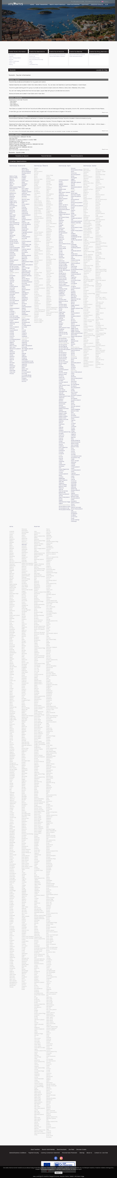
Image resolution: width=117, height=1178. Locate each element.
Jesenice (61, 397)
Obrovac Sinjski (75, 194)
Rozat (23, 263)
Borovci (12, 194)
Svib (72, 412)
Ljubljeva (61, 466)
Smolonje (74, 358)
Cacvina (61, 237)
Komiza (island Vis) (64, 432)
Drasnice (61, 293)
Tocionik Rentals (46, 156)
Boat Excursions (73, 4)
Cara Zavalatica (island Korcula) (14, 223)
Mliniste (12, 362)
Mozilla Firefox (64, 1176)
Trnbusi (73, 423)
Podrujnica (25, 213)
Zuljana (24, 378)
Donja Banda (13, 240)
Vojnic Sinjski (75, 460)
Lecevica (61, 461)
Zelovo (73, 505)
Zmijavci (73, 515)
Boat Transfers (42, 4)
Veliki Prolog (74, 443)
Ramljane (74, 296)
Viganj (23, 355)
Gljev (60, 335)
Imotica (12, 280)
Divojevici (61, 254)
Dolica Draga (63, 264)
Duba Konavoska (15, 247)
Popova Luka (25, 222)
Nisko (72, 191)
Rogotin (24, 260)
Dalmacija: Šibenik (41, 165)
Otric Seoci (25, 188)
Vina (72, 448)
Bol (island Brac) (34, 54)
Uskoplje (24, 344)
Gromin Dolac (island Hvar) (63, 373)
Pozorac (73, 271)
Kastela (61, 421)
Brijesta (12, 204)
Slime (73, 353)
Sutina (73, 404)
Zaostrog (74, 488)
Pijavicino (24, 201)
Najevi (73, 179)
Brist (60, 226)
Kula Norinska (14, 316)
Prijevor (24, 235)
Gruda (11, 277)
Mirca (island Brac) (76, 170)
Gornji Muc (62, 360)
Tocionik (24, 320)
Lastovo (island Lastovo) (14, 323)
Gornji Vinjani (63, 363)
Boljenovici (13, 193)
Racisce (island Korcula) (26, 256)
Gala (60, 321)
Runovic (73, 320)
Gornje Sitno (62, 352)
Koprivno (61, 435)
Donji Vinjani (62, 284)
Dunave (12, 257)
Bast (60, 191)
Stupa (24, 305)
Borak (60, 219)
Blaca (60, 203)
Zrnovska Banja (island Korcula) (26, 375)
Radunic (73, 294)
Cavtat (12, 226)
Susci (72, 403)
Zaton (23, 367)
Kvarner (37, 526)
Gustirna (61, 377)
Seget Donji (74, 328)
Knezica (12, 289)
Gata (60, 326)
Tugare (73, 429)
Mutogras (74, 177)
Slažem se (58, 1172)
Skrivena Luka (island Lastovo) (26, 274)
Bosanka (12, 196)
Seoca (73, 339)
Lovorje (12, 334)
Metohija (12, 353)
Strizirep (73, 383)
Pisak (72, 226)
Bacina (12, 179)
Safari (72, 1176)
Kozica (61, 444)
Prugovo (73, 286)
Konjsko (61, 433)
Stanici (73, 369)
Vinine (73, 451)
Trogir (31, 62)
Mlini (11, 361)
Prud (23, 247)
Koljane (61, 430)
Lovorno (12, 336)
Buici (11, 213)
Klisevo (12, 285)
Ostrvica (73, 215)
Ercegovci (62, 320)
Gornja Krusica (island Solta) (63, 340)
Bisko (60, 201)
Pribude (73, 278)
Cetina (61, 242)
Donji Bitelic (62, 274)
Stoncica (73, 381)
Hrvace (61, 380)
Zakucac (73, 487)
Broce (11, 208)
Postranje (74, 266)
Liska (60, 463)
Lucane (61, 477)
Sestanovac (74, 341)
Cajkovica (12, 216)
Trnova (24, 330)
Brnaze (61, 229)
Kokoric (61, 428)
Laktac (61, 460)
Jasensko (62, 394)
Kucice (61, 456)
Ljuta (11, 325)
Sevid (72, 342)
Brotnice (12, 210)
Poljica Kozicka (75, 260)
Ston (23, 302)
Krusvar (61, 452)
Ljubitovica (62, 464)
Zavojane (74, 501)
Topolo (24, 324)
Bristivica (62, 228)
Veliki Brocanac (75, 442)
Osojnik (24, 185)
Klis (60, 425)
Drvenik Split (63, 304)
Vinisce (73, 453)
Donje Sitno (62, 273)
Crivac (61, 251)
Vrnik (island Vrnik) (27, 361)
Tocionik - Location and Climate (18, 116)
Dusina (61, 318)
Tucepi (73, 428)
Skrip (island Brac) (76, 348)
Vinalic (73, 449)
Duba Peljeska (14, 249)
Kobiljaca (12, 291)
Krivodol (61, 449)
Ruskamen (74, 322)
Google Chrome (54, 1176)
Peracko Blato (26, 194)
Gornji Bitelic (63, 354)
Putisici (73, 291)
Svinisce (73, 415)
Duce (60, 310)
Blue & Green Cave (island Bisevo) (58, 54)
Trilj (72, 421)
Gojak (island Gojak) (15, 264)
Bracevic (61, 220)
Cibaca (12, 232)
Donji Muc (62, 281)
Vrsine (73, 479)
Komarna (12, 297)
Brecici (12, 199)
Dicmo (61, 253)
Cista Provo (62, 247)
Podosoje (73, 244)
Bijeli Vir (12, 184)
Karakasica (62, 407)
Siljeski (24, 269)
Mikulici (12, 358)
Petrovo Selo (26, 199)
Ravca (73, 302)
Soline (24, 288)
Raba (23, 254)
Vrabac (73, 463)
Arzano (61, 183)
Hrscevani (62, 379)
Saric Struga (26, 268)
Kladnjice (61, 424)
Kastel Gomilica (63, 408)
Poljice (24, 218)
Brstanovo (62, 231)
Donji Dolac (62, 276)
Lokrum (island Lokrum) (14, 327)
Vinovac (73, 454)
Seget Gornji (75, 330)
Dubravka (12, 254)
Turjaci (73, 431)
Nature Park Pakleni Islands (57, 56)
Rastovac (74, 300)
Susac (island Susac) (26, 312)
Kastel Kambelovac (62, 410)
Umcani (73, 435)
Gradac (61, 366)
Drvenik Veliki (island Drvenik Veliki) (63, 307)
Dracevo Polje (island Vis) (63, 289)
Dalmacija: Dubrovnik (17, 165)
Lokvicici (61, 470)
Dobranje (61, 257)
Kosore (61, 438)
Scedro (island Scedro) (75, 326)
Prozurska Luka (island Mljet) (26, 245)
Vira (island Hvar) (76, 456)
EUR (106, 4)
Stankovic (25, 297)
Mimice (73, 168)
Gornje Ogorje (63, 346)
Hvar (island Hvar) (34, 58)
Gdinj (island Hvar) (64, 327)
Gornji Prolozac (63, 362)
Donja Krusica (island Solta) (63, 266)
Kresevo (61, 446)
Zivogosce (74, 513)
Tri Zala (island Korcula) (26, 326)
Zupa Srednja (75, 519)
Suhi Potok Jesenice (74, 392)
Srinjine (73, 367)
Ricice (72, 303)
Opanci (73, 210)
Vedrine (73, 437)
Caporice (61, 239)
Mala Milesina (63, 480)
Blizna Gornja (63, 208)
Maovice (61, 488)
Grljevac (61, 368)
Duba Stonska (14, 250)
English (106, 1)
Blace (11, 185)
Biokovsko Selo (63, 195)
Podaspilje (74, 235)
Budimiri (61, 236)
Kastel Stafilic (63, 416)
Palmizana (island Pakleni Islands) (76, 221)
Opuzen (24, 176)
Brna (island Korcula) (13, 206)
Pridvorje (24, 230)
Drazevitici (62, 295)
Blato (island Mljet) (15, 187)
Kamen (61, 400)
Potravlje (74, 268)
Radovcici (24, 258)
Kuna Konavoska (15, 317)
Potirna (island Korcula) (26, 225)
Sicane (73, 344)
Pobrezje (24, 208)
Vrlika (72, 477)
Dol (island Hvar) (64, 262)
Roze (72, 310)
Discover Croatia (97, 4)
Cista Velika (62, 248)
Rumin (73, 319)
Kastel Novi (62, 414)
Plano (72, 229)
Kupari (11, 320)
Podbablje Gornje (76, 236)
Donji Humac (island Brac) (63, 278)
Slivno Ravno (26, 278)
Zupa (72, 518)
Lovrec (61, 472)
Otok (23, 187)
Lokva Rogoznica (64, 469)
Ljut (60, 467)
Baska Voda (62, 189)
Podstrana (74, 254)
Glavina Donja (63, 332)
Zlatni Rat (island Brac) (75, 56)
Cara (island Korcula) (13, 220)
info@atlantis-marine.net (93, 1)
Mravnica (12, 372)
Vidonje (24, 353)
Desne (11, 236)
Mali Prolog (13, 345)
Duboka (12, 252)
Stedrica (24, 300)
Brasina (12, 198)
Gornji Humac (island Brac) (63, 357)
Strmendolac (75, 384)
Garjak (61, 324)
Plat (23, 202)
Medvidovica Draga (64, 502)
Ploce (23, 205)
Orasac (24, 177)
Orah (72, 212)
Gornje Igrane (63, 344)
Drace (11, 244)
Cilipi (11, 233)
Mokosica (12, 366)
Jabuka (61, 393)
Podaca (73, 233)
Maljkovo (61, 483)
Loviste (12, 333)
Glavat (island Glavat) (14, 260)
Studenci (74, 386)
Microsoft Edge (79, 1176)
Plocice (24, 207)
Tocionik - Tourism (14, 79)
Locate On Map (101, 70)
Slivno (73, 355)
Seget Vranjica (75, 331)
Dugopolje (62, 316)
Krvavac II (12, 313)
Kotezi (61, 441)
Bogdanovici (62, 212)
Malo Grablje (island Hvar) (63, 485)
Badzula (12, 180)
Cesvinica (12, 230)
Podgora (73, 238)
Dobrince (61, 261)
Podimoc (24, 210)
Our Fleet (85, 4)
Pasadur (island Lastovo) (26, 192)
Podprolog (74, 246)
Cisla (60, 245)
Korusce (61, 436)
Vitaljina (24, 358)
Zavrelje (24, 370)
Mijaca (61, 503)
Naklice (73, 180)
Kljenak (61, 427)
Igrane (61, 386)
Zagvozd (73, 485)
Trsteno (24, 334)
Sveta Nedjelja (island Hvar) (75, 410)
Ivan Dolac (62, 390)
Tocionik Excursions (77, 156)
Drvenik (12, 246)
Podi (72, 243)
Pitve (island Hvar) (76, 227)
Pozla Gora (25, 229)
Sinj (72, 345)
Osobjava (24, 184)
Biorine (61, 197)
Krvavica (61, 453)
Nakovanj (24, 168)
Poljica (73, 258)
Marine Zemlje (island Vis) (63, 491)
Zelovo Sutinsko (76, 507)
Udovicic (73, 432)
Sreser (24, 296)
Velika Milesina (75, 440)
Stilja (72, 375)
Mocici (11, 364)
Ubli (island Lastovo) (25, 341)
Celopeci (12, 227)
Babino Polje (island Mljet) (14, 176)
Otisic (72, 216)
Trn (23, 328)
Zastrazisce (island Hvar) (75, 495)
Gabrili (12, 258)
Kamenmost (63, 402)
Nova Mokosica (26, 171)
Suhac (73, 390)
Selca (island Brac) (77, 333)
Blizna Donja (63, 206)
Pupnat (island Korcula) (26, 249)
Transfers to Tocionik (21, 156)
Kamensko (62, 404)
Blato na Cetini (63, 205)
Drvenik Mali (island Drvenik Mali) (63, 301)
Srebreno (25, 294)
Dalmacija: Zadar (89, 165)
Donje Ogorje (63, 268)
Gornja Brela (62, 338)
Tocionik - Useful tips (15, 134)
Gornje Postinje (63, 348)
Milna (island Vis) (64, 508)
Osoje (72, 213)
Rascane (73, 297)
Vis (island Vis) (33, 64)
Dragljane (62, 292)
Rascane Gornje (76, 299)
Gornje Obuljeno (14, 268)
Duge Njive (62, 312)
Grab (60, 365)
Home (32, 4)
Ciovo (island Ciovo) (64, 243)
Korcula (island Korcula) (36, 59)
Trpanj (24, 331)
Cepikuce (12, 229)
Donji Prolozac (63, 282)
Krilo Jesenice (63, 447)
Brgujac (61, 225)
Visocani (24, 356)
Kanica (61, 405)
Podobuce (25, 212)
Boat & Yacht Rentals (57, 4)
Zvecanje (74, 521)
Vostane (73, 462)
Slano (23, 277)
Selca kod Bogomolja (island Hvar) (76, 336)
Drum (60, 298)
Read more (105, 112)
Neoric (73, 185)
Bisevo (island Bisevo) (63, 199)
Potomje (24, 227)
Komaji (12, 296)
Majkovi (12, 342)
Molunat (12, 367)
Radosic (73, 292)
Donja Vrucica (14, 241)
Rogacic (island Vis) (77, 308)
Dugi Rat (61, 313)
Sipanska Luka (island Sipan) (26, 271)
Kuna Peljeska (14, 319)
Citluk (60, 250)
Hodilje (12, 278)
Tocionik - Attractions (15, 97)
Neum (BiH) (25, 170)
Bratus (61, 222)
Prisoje (73, 282)
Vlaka (72, 459)
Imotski (61, 388)
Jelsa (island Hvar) (64, 396)
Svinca (73, 414)
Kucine (61, 458)
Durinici (24, 381)
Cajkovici (12, 218)
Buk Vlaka (13, 215)
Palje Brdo (25, 190)
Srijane (73, 366)
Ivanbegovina (63, 391)
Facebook (55, 1158)
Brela (60, 223)
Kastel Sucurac (63, 419)
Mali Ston (12, 347)
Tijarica (73, 420)
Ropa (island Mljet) (27, 261)
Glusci (11, 263)
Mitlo (72, 171)
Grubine (61, 376)
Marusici (24, 544)
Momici (12, 369)
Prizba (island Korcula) (26, 237)
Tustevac (24, 336)
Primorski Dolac (76, 280)
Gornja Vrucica (14, 266)
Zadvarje (73, 484)
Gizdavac (61, 329)
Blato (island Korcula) (13, 189)
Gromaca (12, 275)
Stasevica (25, 299)
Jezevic (61, 399)
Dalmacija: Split (65, 165)
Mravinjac (12, 370)
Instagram (61, 1158)
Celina (61, 240)
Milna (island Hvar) (64, 506)
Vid (22, 352)
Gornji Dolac (62, 355)
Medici (61, 500)
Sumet (24, 310)
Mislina (12, 359)
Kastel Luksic (63, 413)
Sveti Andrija (25, 319)
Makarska (62, 478)
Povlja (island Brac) (77, 269)
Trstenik (24, 333)
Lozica (11, 338)
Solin (72, 359)
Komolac (12, 299)
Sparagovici (25, 292)
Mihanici (12, 356)
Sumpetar (74, 398)
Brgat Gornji (13, 202)
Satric (73, 324)
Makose (12, 344)
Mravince (74, 173)
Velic (72, 439)
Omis (72, 208)
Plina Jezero (25, 204)
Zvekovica (25, 380)
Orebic (24, 179)
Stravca (24, 303)
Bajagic (61, 184)
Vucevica (73, 481)
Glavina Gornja (63, 334)
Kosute (61, 439)
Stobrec (73, 376)
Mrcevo (12, 373)
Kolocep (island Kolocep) (14, 293)
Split (30, 61)
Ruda (72, 311)
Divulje (61, 256)
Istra (11, 526)
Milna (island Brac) (64, 509)
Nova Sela (74, 193)
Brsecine (12, 212)
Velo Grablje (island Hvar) (75, 445)
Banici (11, 182)
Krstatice (62, 450)
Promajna (74, 283)
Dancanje (12, 235)
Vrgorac (73, 473)
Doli (11, 238)
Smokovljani (25, 280)
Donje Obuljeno (14, 243)
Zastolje (24, 366)
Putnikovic (25, 252)
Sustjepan (25, 314)
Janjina (12, 282)
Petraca (24, 196)
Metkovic (12, 352)
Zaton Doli (25, 369)
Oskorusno (25, 180)
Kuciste (12, 314)
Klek (11, 283)
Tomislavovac (26, 322)
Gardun (61, 323)
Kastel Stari (62, 418)
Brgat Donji (13, 201)
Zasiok (73, 493)
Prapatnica (74, 272)
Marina (61, 489)
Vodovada (24, 359)
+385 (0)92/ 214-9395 (78, 1)
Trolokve (73, 426)
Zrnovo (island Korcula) (26, 372)
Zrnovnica (74, 516)
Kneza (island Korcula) (14, 287)
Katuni (61, 422)
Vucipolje (74, 482)
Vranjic (73, 465)
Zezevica (73, 512)
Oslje (23, 182)
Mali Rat (61, 481)
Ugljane (73, 434)
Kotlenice (62, 442)
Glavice (61, 330)
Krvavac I (12, 311)
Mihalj (11, 355)
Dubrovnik (32, 56)
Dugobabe (62, 315)
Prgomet (73, 277)
